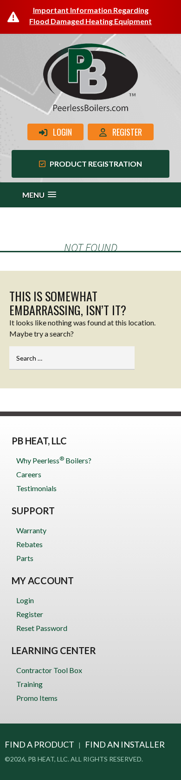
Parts (24, 558)
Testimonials (36, 488)
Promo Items (37, 697)
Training (29, 684)
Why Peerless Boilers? (53, 460)
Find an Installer (125, 744)
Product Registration (93, 163)
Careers (28, 474)
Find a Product (39, 744)
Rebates (29, 544)
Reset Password (41, 628)
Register (124, 132)
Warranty (31, 530)
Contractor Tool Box (49, 670)
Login (59, 132)
